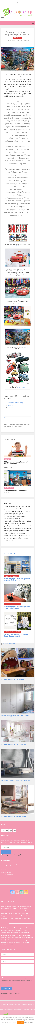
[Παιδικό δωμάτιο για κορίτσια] (17, 731)
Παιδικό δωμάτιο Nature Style (13, 816)
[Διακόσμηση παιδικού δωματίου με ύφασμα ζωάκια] (17, 593)
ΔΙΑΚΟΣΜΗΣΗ (17, 37)
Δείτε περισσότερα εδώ (26, 918)
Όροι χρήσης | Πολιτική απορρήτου (11, 993)
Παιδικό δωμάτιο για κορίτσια (13, 744)
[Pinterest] (14, 830)
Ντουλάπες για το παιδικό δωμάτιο (16, 716)
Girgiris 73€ (19, 303)
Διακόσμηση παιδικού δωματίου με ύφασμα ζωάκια (17, 607)
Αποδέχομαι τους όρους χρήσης (13, 855)
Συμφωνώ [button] (20, 1022)
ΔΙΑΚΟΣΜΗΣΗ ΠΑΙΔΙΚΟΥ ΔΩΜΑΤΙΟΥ (18, 424)
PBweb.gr (16, 1004)
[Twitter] (7, 830)
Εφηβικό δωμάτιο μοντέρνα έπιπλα (15, 780)
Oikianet (10, 405)
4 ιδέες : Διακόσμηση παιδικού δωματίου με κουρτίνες (16, 635)
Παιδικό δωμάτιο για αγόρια (12, 679)
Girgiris (10, 408)
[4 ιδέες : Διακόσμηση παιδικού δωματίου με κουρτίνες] (17, 621)
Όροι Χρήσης (28, 1022)
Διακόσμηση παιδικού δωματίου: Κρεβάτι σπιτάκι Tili (17, 579)
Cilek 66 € (18, 245)
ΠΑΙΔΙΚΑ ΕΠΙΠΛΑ (15, 576)
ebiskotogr (11, 40)
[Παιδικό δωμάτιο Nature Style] (17, 799)
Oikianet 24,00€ (21, 387)
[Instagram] (10, 830)
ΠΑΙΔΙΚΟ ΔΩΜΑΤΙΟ (16, 604)
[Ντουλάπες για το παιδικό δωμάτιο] (17, 698)
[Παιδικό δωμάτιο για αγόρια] (17, 662)
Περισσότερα (10, 945)
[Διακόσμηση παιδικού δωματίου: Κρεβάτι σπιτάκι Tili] (17, 565)
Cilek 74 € (22, 270)
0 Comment (17, 43)
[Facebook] (3, 830)
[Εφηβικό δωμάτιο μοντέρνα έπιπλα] (17, 763)
